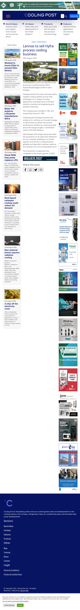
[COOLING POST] (68, 430)
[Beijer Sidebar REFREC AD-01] (68, 55)
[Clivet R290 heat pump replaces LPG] (12, 146)
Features (67, 24)
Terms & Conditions (11, 570)
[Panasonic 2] (68, 280)
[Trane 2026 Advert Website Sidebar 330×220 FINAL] (68, 105)
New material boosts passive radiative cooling (12, 254)
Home (34, 42)
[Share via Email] (41, 170)
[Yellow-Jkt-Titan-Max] (68, 80)
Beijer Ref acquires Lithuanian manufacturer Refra (11, 113)
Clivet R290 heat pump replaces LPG (11, 157)
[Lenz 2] (68, 455)
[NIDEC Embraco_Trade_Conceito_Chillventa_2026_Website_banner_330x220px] (68, 305)
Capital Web (24, 591)
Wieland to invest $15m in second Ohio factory (12, 67)
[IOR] (68, 480)
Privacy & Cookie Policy (13, 574)
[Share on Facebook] (25, 170)
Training (7, 552)
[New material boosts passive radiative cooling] (12, 240)
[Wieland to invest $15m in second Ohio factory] (12, 53)
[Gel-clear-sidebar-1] (68, 405)
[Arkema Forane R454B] (68, 255)
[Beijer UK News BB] (40, 158)
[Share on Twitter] (35, 170)
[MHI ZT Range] (68, 205)
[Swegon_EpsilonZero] (68, 330)
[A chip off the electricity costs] (12, 294)
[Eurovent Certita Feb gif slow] (68, 355)
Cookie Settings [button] (9, 605)
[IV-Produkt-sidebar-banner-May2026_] (68, 155)
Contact (7, 561)
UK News (29, 24)
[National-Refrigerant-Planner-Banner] (40, 5)
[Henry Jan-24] (68, 130)
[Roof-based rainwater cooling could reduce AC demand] (12, 188)
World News (12, 24)
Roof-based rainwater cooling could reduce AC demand (11, 203)
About (6, 556)
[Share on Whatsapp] (30, 170)
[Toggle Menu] (8, 16)
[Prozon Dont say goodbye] (68, 230)
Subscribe (74, 16)
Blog (5, 548)
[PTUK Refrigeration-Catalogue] (68, 380)
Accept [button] (20, 605)
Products (48, 24)
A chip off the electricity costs (11, 306)
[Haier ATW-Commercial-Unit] (68, 180)
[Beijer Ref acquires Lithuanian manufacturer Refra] (12, 99)
